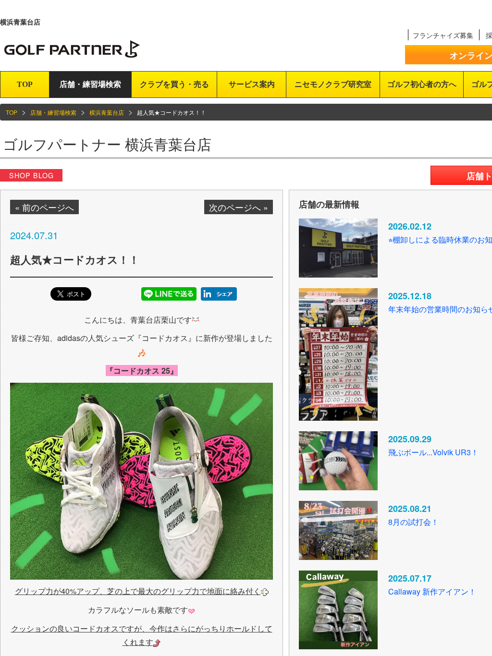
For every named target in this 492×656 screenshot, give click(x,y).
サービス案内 (252, 84)
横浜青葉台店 (106, 112)
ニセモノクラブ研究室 (333, 84)
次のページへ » (238, 207)
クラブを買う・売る (174, 84)
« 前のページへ (44, 207)
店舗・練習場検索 (90, 84)
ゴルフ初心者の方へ (421, 84)
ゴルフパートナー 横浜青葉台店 (107, 144)
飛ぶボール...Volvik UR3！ (433, 452)
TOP (25, 84)
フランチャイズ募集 (443, 35)
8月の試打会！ (413, 521)
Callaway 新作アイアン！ (432, 591)
